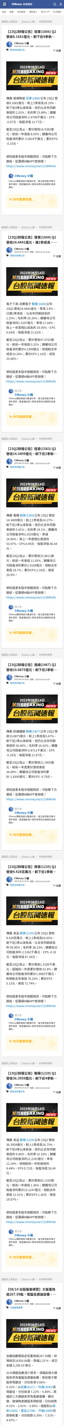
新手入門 (45, 12)
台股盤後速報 (45, 21)
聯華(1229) (27, 1140)
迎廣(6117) (28, 1387)
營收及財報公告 (17, 50)
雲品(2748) (28, 1410)
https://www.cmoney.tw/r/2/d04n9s (31, 166)
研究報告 (21, 12)
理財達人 (33, 12)
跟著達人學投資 (9, 21)
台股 (4, 12)
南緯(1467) (33, 731)
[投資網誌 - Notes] (22, 4)
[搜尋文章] (55, 4)
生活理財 (57, 12)
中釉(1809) (45, 1410)
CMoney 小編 (28, 21)
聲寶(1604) (39, 304)
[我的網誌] (61, 4)
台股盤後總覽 (16, 1307)
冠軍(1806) (33, 98)
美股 (12, 12)
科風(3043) (45, 1387)
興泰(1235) (27, 933)
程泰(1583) (27, 515)
